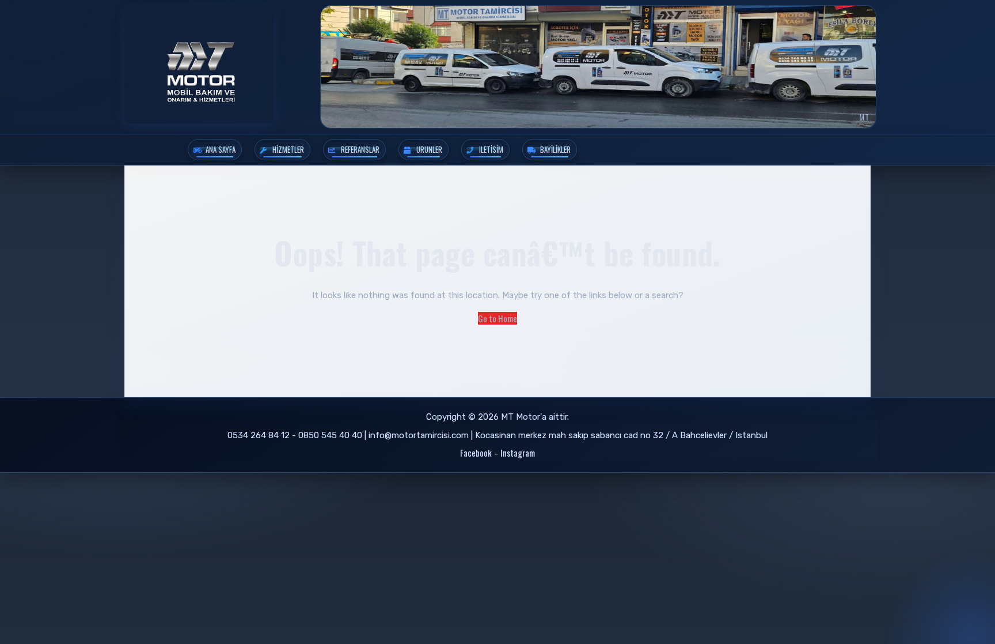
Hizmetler (288, 149)
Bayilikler (555, 149)
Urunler (429, 149)
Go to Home (497, 318)
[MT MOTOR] (199, 64)
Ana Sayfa (221, 149)
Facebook (476, 452)
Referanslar (360, 149)
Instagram (517, 452)
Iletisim (491, 149)
